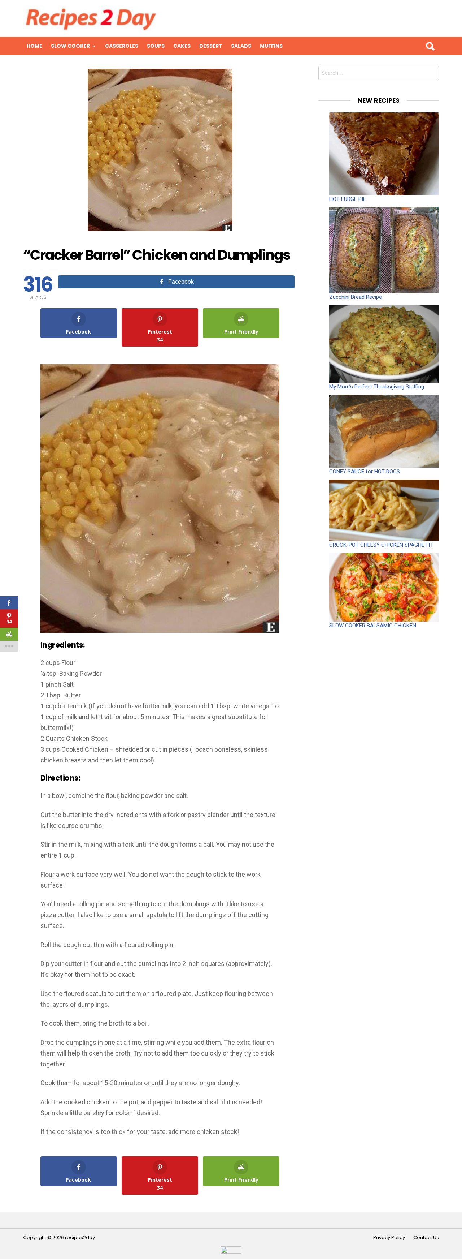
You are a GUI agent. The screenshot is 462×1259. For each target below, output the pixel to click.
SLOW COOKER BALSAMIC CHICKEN (372, 625)
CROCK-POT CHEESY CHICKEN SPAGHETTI (380, 545)
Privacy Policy (389, 1238)
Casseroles (121, 46)
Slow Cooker (70, 46)
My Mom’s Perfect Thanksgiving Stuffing (376, 386)
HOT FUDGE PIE (347, 199)
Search (429, 46)
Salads (241, 46)
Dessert (210, 46)
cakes (182, 46)
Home (34, 46)
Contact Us (426, 1238)
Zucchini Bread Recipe (355, 297)
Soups (156, 46)
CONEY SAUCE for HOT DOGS (364, 471)
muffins (271, 46)
